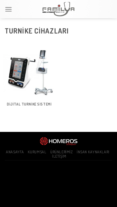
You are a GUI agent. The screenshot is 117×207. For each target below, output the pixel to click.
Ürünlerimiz (61, 151)
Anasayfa (15, 151)
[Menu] (8, 9)
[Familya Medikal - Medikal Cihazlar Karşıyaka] (58, 9)
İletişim (59, 156)
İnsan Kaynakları (93, 151)
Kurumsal (37, 151)
